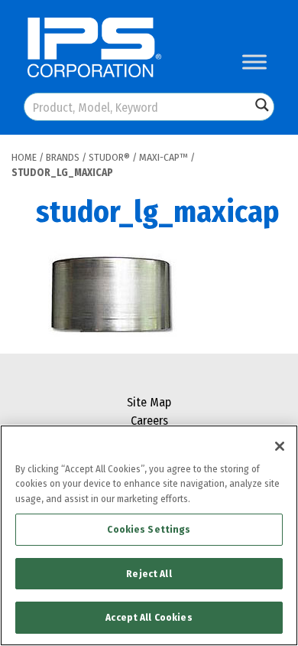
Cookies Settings (148, 529)
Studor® (109, 157)
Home (24, 157)
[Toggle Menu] (254, 61)
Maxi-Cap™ (163, 157)
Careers (149, 420)
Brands (62, 157)
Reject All (148, 573)
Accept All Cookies (148, 617)
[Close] (279, 446)
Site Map (149, 402)
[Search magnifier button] (262, 104)
